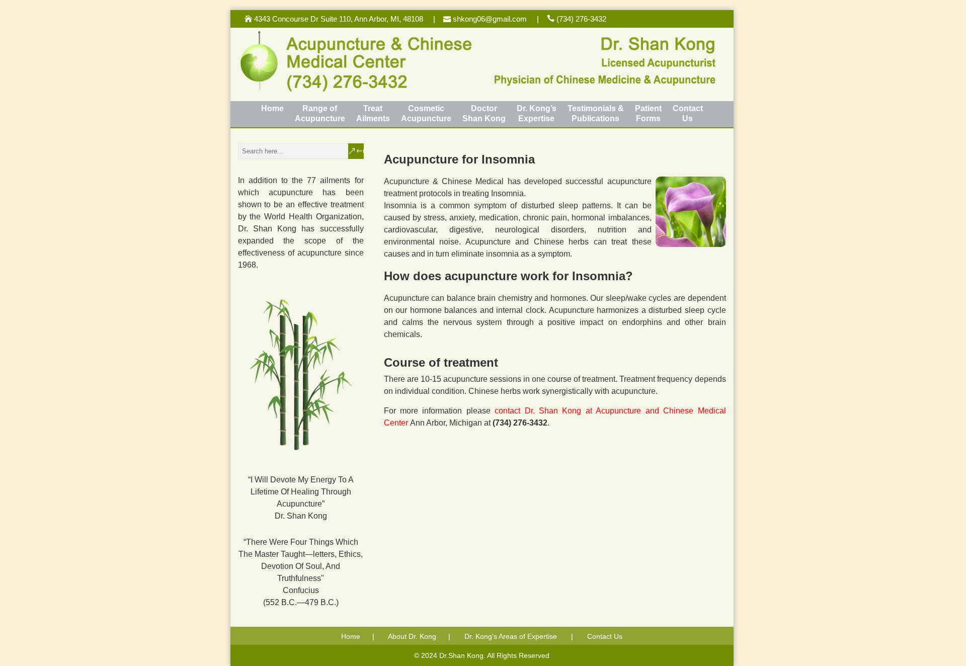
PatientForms (648, 113)
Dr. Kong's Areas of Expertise (510, 636)
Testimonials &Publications (596, 113)
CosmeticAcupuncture (426, 113)
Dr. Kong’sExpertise (536, 113)
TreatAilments (373, 113)
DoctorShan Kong (484, 113)
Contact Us (604, 636)
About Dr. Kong (412, 636)
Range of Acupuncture (320, 113)
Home (272, 108)
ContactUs (688, 113)
